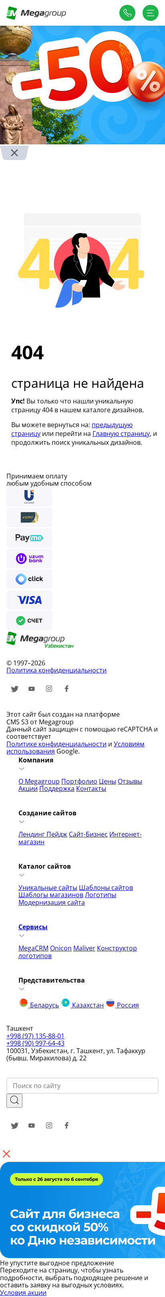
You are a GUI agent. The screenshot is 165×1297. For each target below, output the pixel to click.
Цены (107, 781)
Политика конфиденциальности (56, 670)
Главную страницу (121, 433)
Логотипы (100, 894)
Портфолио (79, 781)
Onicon (61, 948)
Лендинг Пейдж (42, 834)
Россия (127, 1005)
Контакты (91, 788)
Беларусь (43, 1005)
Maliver (84, 948)
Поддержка (56, 788)
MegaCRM (33, 948)
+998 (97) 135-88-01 (35, 1036)
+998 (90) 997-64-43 (35, 1043)
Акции (28, 788)
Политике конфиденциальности (56, 744)
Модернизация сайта (51, 902)
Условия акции (23, 1292)
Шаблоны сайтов (106, 887)
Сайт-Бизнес (88, 834)
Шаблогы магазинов (50, 894)
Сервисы (33, 926)
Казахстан (87, 1005)
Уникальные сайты (47, 887)
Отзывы (130, 781)
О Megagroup (39, 781)
